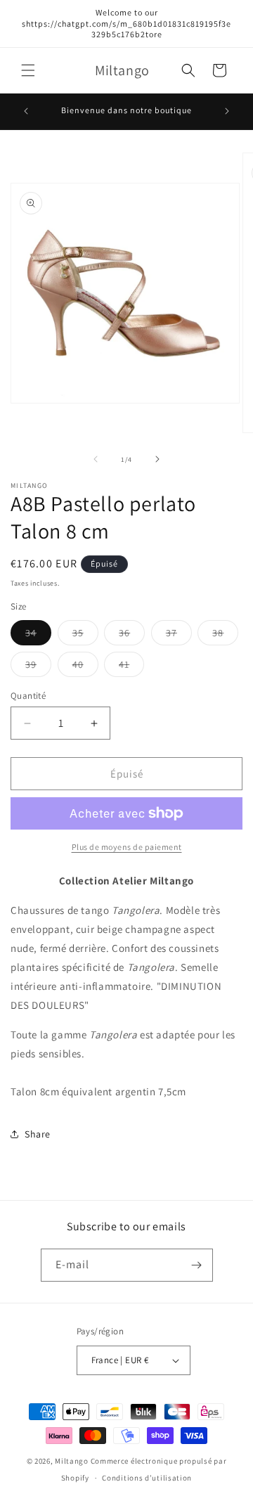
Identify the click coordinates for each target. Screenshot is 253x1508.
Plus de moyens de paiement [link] (127, 847)
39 (38, 667)
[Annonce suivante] (227, 111)
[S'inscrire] (196, 1265)
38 (225, 635)
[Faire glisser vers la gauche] (95, 459)
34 (38, 635)
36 (132, 635)
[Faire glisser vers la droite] (157, 459)
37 (179, 635)
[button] (28, 70)
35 (85, 635)
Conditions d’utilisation (147, 1478)
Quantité (28, 696)
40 (85, 667)
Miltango (72, 1461)
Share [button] (38, 1134)
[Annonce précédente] (26, 111)
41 (131, 667)
